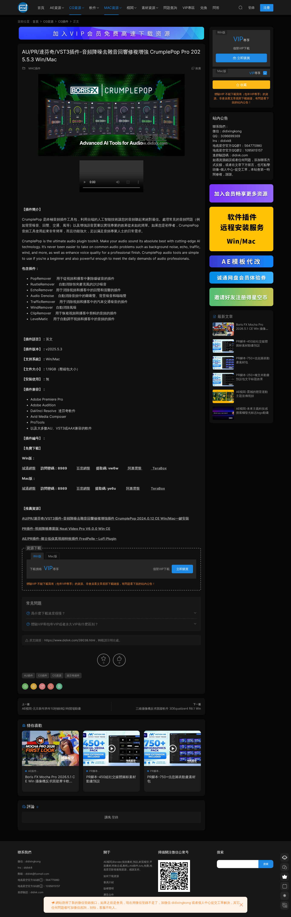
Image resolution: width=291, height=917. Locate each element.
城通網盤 (29, 468)
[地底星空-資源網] (23, 7)
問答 (216, 8)
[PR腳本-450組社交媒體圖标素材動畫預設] (111, 748)
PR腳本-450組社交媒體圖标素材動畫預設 (111, 779)
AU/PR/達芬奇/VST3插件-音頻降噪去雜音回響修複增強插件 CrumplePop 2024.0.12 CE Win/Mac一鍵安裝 (105, 518)
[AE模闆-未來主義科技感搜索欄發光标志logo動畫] (223, 413)
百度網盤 (83, 468)
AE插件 (32, 771)
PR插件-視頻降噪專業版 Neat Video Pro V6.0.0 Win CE (66, 528)
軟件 (92, 8)
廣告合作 (109, 894)
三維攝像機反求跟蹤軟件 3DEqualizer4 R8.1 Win (168, 708)
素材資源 (148, 8)
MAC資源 (111, 8)
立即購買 (182, 569)
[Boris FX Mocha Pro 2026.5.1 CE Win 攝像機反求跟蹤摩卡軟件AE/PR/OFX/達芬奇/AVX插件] (50, 748)
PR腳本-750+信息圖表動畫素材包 (171, 779)
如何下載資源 (111, 876)
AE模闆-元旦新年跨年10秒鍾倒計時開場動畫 (51, 708)
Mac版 (52, 556)
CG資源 (75, 8)
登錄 (115, 817)
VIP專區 (189, 8)
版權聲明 (109, 888)
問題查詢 (170, 8)
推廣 (198, 68)
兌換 (203, 8)
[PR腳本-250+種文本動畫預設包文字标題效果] (223, 379)
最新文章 (224, 316)
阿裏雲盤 (134, 468)
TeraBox (159, 468)
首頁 (40, 8)
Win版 (37, 556)
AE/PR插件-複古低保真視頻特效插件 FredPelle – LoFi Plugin (69, 538)
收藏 (243, 85)
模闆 (130, 8)
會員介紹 (109, 882)
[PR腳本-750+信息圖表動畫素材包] (172, 748)
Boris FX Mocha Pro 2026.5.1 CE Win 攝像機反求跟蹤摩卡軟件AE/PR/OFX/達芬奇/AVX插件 (50, 779)
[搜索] (240, 7)
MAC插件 (34, 68)
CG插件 (42, 675)
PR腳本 (93, 771)
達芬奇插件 (73, 675)
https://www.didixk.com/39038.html (69, 640)
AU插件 (28, 675)
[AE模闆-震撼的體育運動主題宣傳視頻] (223, 396)
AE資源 (55, 8)
